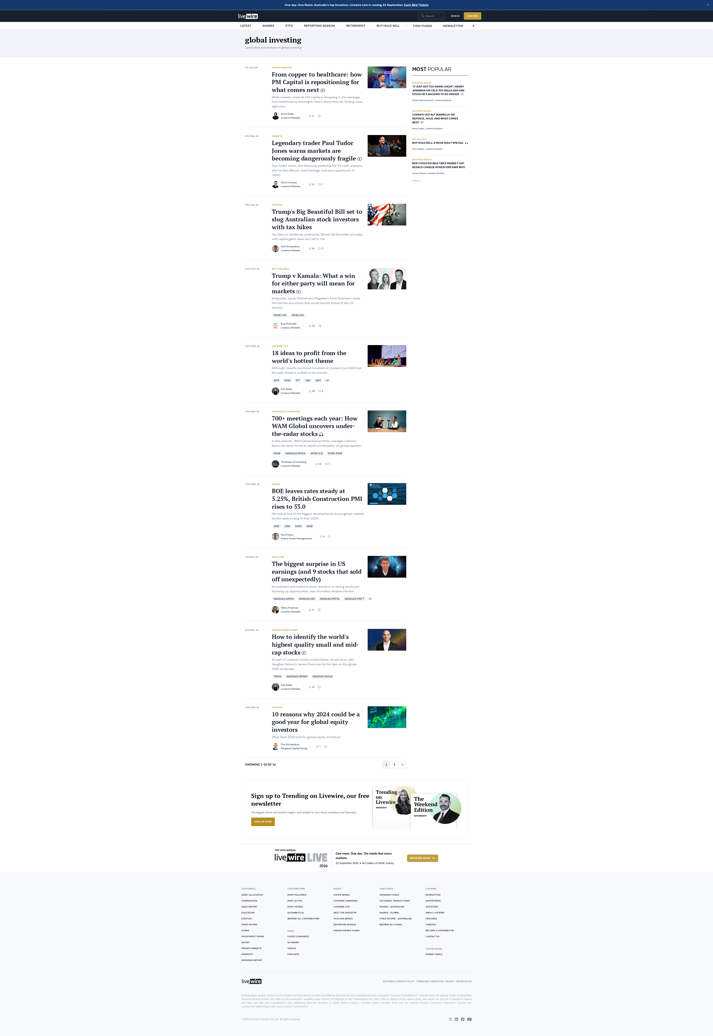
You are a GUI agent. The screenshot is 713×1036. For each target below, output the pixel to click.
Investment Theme (252, 936)
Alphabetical (295, 912)
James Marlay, (419, 173)
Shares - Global (389, 912)
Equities (277, 204)
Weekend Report (251, 960)
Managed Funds (389, 894)
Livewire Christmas (345, 900)
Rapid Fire (278, 557)
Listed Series (341, 894)
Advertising (433, 900)
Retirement (355, 25)
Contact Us (432, 936)
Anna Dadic (287, 113)
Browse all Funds (391, 924)
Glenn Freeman (289, 607)
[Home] (248, 16)
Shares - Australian (392, 906)
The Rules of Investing (286, 411)
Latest (245, 25)
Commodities (249, 900)
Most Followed (297, 894)
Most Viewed (295, 906)
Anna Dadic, (418, 128)
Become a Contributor (440, 930)
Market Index (434, 954)
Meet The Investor (344, 912)
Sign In (455, 15)
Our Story (432, 906)
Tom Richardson (290, 246)
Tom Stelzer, (418, 148)
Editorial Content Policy (399, 981)
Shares (268, 25)
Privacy (450, 981)
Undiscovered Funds (285, 630)
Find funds (422, 26)
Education (247, 912)
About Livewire (435, 912)
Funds (245, 930)
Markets (277, 136)
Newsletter (453, 26)
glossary (293, 942)
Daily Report (249, 906)
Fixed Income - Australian (396, 918)
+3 (370, 598)
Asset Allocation (252, 894)
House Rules (464, 981)
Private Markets (251, 948)
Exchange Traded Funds (395, 900)
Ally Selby (286, 389)
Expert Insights (282, 67)
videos (291, 948)
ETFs (289, 25)
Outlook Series (343, 918)
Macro (276, 484)
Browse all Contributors (303, 918)
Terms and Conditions (430, 981)
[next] (402, 764)
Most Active (294, 900)
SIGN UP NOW (263, 822)
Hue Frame (287, 534)
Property (247, 954)
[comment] (319, 115)
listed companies (298, 936)
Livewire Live (280, 346)
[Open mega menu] (473, 26)
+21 (327, 380)
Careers (431, 924)
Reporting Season (319, 25)
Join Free (472, 15)
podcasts (293, 954)
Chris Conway (289, 182)
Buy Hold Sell (388, 25)
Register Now (420, 858)
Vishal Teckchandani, (423, 100)
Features (431, 918)
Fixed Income (249, 924)
